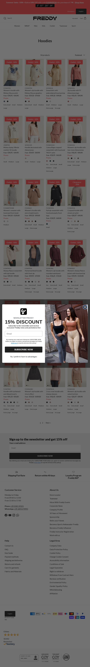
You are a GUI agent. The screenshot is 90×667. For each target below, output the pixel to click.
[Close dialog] (85, 307)
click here (14, 343)
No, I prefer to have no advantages (23, 357)
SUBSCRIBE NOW (23, 349)
